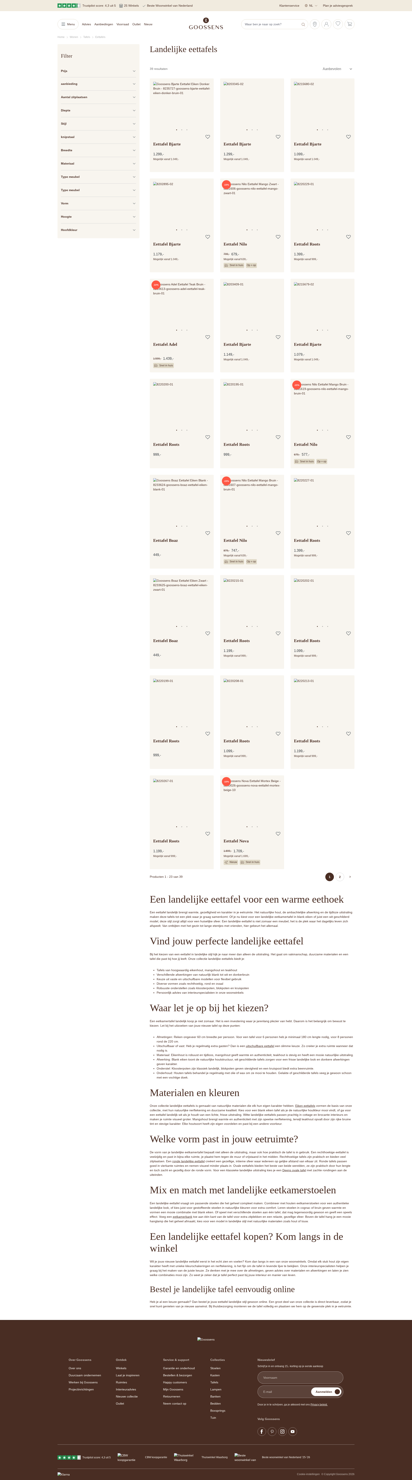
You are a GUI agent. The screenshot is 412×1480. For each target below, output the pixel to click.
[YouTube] (292, 1431)
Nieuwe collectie (127, 1396)
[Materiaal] (98, 163)
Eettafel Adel (165, 344)
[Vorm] (98, 203)
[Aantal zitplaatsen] (98, 97)
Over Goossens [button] (80, 1360)
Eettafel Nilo (235, 244)
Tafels (214, 1382)
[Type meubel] (98, 176)
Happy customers (175, 1382)
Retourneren (171, 1396)
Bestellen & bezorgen (177, 1375)
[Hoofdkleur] (98, 230)
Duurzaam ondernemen (85, 1375)
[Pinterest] (272, 1431)
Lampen (215, 1389)
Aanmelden (324, 1391)
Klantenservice (289, 5)
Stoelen (215, 1368)
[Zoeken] (304, 24)
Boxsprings (217, 1410)
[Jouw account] (326, 24)
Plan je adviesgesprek (338, 5)
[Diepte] (98, 110)
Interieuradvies (126, 1389)
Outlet (120, 1403)
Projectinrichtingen (81, 1389)
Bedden (215, 1403)
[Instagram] (282, 1431)
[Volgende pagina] (350, 877)
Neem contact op (174, 1403)
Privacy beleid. (319, 1404)
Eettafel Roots (307, 244)
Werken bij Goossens (83, 1382)
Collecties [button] (217, 1360)
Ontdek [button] (121, 1360)
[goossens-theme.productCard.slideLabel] (176, 129)
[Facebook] (262, 1431)
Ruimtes (121, 1382)
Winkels (121, 1368)
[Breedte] (98, 150)
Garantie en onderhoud (179, 1368)
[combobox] (270, 24)
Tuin (213, 1417)
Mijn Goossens (173, 1389)
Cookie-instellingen (308, 1474)
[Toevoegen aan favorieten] (208, 136)
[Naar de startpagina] (206, 23)
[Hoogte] (98, 216)
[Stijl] (98, 123)
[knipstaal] (98, 137)
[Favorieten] (338, 24)
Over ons (75, 1368)
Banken (215, 1396)
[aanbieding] (98, 83)
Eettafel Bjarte (167, 144)
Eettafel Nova (236, 841)
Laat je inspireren (127, 1375)
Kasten (215, 1375)
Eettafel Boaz (165, 540)
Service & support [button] (176, 1360)
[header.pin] (315, 24)
